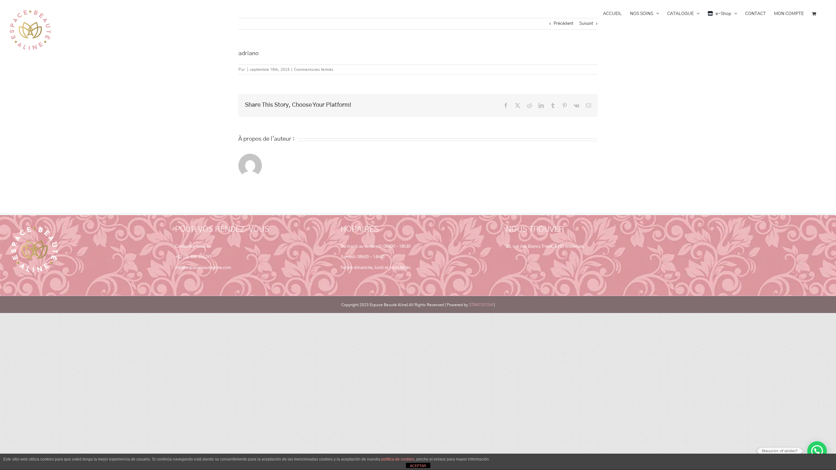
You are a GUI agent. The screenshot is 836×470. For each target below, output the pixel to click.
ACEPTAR (418, 466)
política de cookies (397, 459)
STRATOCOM (481, 305)
